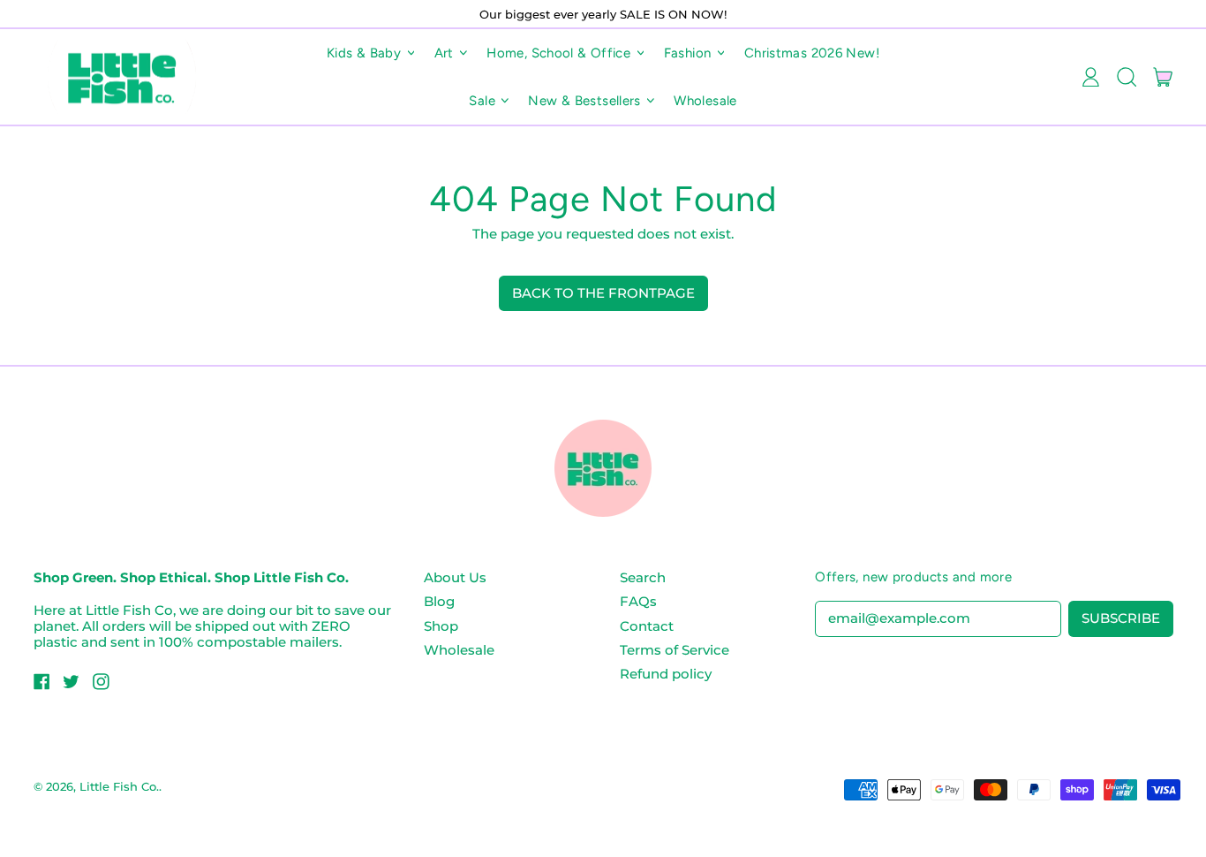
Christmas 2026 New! (811, 53)
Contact (647, 626)
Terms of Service (674, 649)
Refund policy (666, 673)
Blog (439, 601)
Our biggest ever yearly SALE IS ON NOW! (603, 14)
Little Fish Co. (119, 786)
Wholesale (705, 101)
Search (643, 577)
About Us (455, 577)
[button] (1126, 77)
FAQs (638, 601)
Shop (441, 626)
